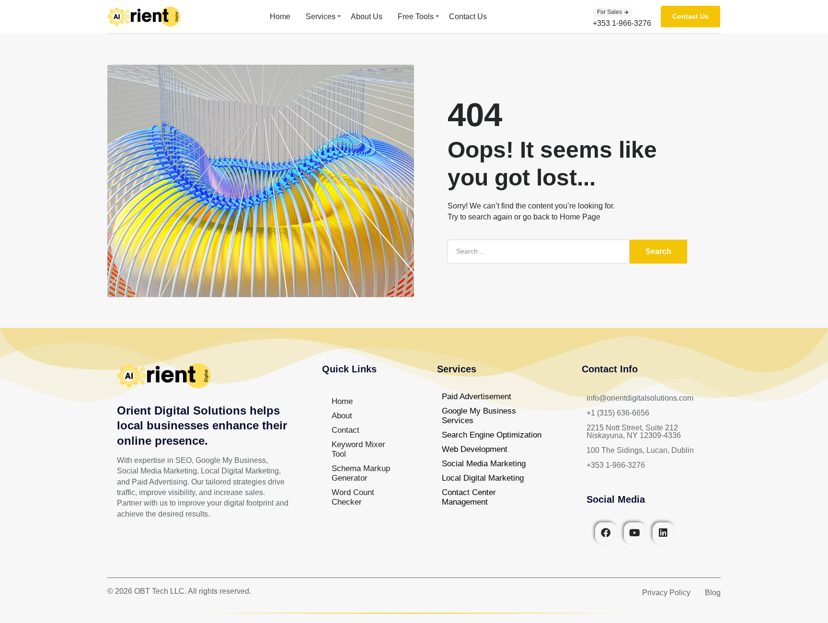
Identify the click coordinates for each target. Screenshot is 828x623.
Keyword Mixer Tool (358, 449)
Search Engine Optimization (491, 434)
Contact (345, 430)
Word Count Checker (353, 497)
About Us (366, 16)
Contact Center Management (469, 497)
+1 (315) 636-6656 (617, 413)
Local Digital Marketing (483, 478)
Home (280, 16)
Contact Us (468, 16)
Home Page (580, 217)
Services (320, 16)
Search (658, 251)
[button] (612, 12)
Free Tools (416, 16)
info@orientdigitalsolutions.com (639, 398)
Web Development (474, 449)
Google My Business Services (479, 415)
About (342, 415)
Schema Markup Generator (361, 473)
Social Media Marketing (484, 463)
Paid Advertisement (476, 396)
